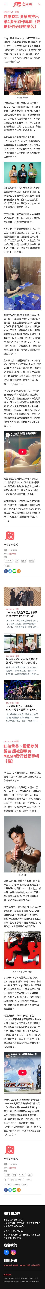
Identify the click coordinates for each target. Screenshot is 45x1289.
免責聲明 (7, 1275)
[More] (19, 571)
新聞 (17, 12)
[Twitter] (10, 571)
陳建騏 (7, 566)
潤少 (6, 1180)
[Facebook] (6, 571)
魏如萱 (23, 561)
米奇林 (7, 1175)
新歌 (14, 554)
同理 (19, 1180)
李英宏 (7, 1185)
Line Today (8, 561)
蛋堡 (29, 1175)
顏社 (12, 1180)
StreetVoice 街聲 (11, 1265)
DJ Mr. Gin (27, 1180)
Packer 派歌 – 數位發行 (30, 1265)
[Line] (14, 571)
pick (16, 561)
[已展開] (5, 4)
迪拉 (14, 1175)
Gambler (22, 1175)
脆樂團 (31, 561)
